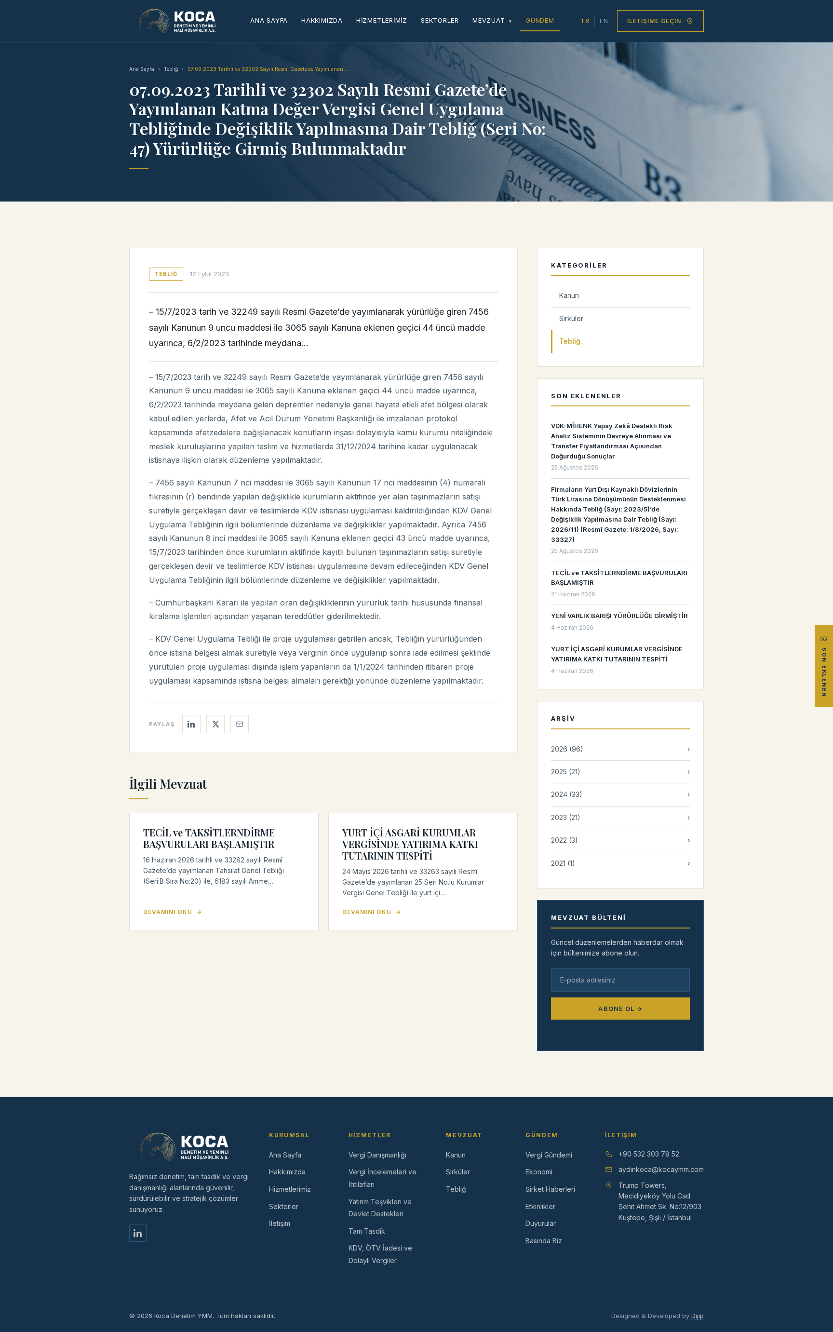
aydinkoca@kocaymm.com (661, 1169)
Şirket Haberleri (550, 1189)
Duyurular (540, 1223)
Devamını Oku (172, 911)
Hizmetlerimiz (381, 20)
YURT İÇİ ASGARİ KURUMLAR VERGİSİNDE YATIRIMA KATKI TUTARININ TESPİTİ (410, 844)
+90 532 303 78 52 (648, 1154)
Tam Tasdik (367, 1231)
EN (604, 21)
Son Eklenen (824, 672)
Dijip (697, 1315)
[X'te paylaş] (215, 724)
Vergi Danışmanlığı (377, 1155)
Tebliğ (171, 69)
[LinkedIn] (138, 1233)
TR (585, 21)
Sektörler (440, 20)
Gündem (539, 20)
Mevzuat (492, 20)
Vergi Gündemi (548, 1155)
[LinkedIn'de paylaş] (191, 724)
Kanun (569, 295)
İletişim (279, 1223)
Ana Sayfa (269, 20)
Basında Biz (543, 1241)
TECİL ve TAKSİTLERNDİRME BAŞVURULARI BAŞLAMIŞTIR (209, 838)
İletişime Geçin (654, 21)
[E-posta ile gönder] (239, 724)
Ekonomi (538, 1172)
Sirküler (571, 318)
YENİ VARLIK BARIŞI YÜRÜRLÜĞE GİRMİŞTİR (619, 615)
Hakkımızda (322, 20)
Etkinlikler (540, 1206)
